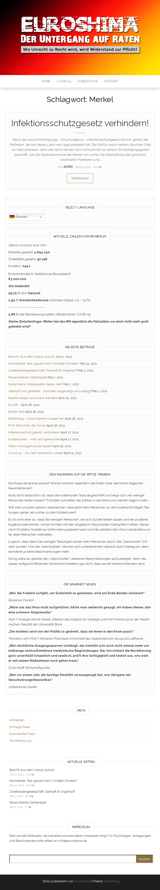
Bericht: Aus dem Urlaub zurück (31, 357)
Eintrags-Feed (19, 727)
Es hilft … (14, 405)
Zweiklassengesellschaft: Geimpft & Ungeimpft (42, 370)
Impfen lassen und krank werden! (32, 398)
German (21, 216)
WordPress (82, 881)
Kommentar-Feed (22, 734)
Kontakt (111, 81)
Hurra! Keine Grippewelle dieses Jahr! (35, 384)
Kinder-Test (16, 412)
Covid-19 (64, 81)
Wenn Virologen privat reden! (30, 446)
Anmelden (17, 720)
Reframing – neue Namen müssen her (36, 419)
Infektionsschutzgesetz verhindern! (80, 123)
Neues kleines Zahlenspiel (27, 377)
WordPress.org (20, 741)
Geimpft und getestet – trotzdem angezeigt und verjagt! (49, 391)
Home (46, 81)
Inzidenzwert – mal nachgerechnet (34, 439)
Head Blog (112, 881)
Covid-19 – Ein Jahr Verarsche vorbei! (35, 453)
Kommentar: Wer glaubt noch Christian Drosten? (43, 363)
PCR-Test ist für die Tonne (27, 425)
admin (69, 166)
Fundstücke (88, 81)
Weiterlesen (80, 178)
